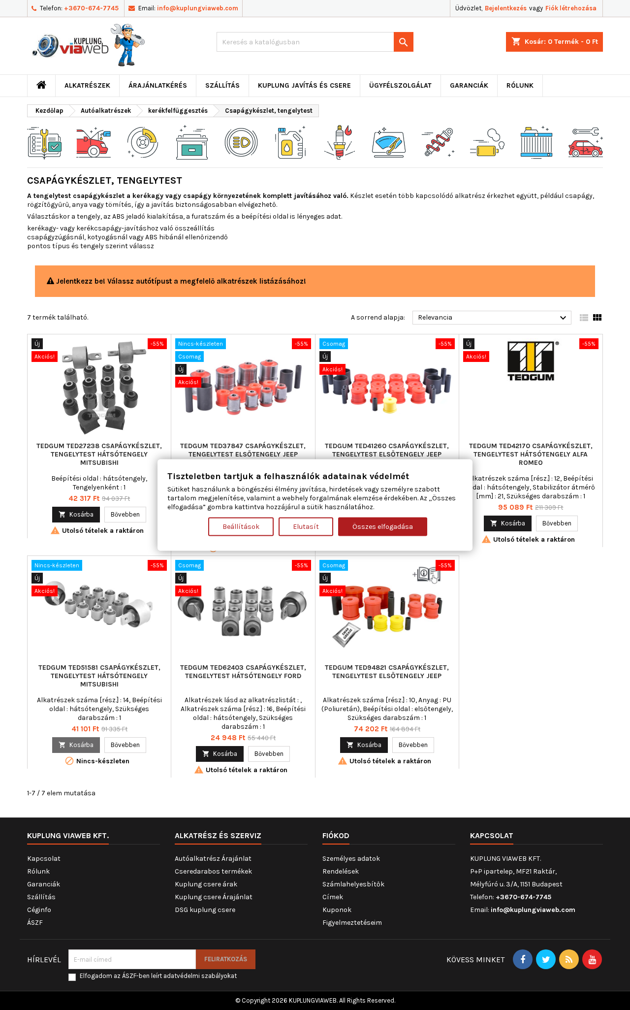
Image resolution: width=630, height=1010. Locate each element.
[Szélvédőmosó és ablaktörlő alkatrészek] (389, 141)
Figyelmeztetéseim (352, 922)
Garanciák (469, 85)
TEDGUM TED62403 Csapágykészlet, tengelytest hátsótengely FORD (243, 671)
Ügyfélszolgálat (400, 85)
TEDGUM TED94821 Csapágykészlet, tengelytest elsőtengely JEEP (387, 671)
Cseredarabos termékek (213, 871)
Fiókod (335, 835)
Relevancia (493, 318)
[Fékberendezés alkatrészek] (143, 141)
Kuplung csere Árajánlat (213, 897)
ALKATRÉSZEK (87, 85)
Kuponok (336, 910)
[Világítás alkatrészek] (241, 141)
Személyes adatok (351, 858)
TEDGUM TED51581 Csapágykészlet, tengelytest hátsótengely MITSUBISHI (99, 675)
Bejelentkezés (506, 8)
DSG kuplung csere (205, 910)
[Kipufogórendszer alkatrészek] (487, 141)
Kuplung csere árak (206, 884)
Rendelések (340, 871)
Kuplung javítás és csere (304, 85)
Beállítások (240, 526)
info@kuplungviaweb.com (197, 8)
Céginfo (39, 910)
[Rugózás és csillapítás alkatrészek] (438, 141)
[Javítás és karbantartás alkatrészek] (93, 141)
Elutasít (306, 526)
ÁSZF (35, 922)
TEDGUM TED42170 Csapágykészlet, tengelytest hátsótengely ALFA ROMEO (531, 454)
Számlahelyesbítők (353, 884)
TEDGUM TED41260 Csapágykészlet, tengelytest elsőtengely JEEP (387, 450)
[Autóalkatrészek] (44, 141)
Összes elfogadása (382, 526)
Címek (332, 897)
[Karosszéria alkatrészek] (585, 141)
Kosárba (76, 514)
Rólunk (520, 85)
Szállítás (222, 85)
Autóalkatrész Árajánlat (213, 858)
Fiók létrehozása (571, 8)
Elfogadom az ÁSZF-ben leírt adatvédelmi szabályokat (158, 975)
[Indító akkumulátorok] (192, 141)
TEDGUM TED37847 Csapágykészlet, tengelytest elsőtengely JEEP (243, 450)
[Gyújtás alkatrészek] (339, 141)
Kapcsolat (44, 858)
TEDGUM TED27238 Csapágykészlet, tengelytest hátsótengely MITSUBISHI (99, 454)
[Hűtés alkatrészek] (536, 141)
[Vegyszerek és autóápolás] (290, 141)
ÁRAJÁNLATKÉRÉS (157, 85)
